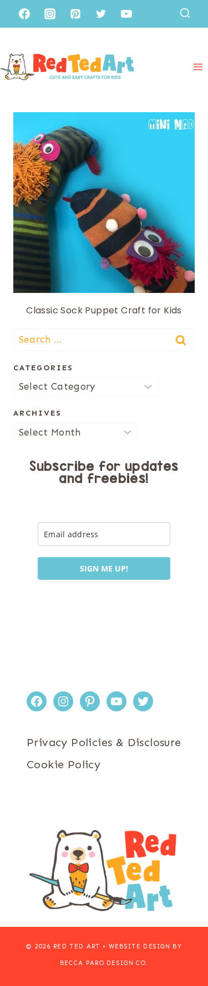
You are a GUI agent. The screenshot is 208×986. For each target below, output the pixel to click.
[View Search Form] (185, 13)
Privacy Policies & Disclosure (104, 742)
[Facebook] (24, 14)
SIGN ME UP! (104, 568)
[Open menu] (197, 66)
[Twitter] (101, 14)
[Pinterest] (75, 14)
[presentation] (104, 202)
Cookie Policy (63, 764)
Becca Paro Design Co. (104, 963)
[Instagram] (50, 14)
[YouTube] (126, 14)
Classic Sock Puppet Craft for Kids (104, 310)
